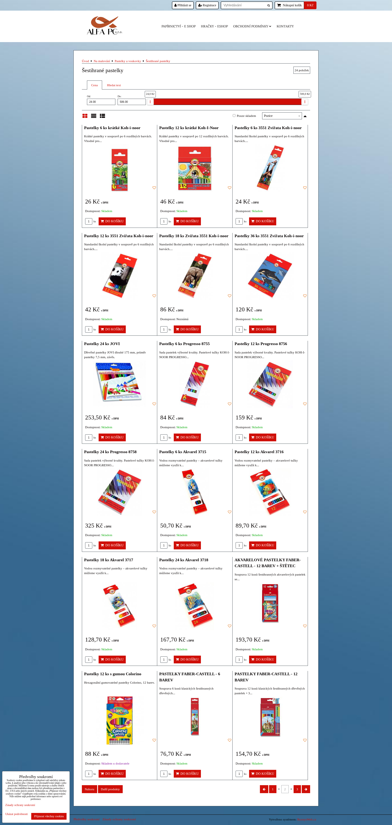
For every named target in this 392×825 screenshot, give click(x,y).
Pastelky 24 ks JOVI (102, 343)
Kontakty (285, 26)
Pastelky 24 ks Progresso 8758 (110, 451)
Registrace (209, 5)
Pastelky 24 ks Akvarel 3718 (183, 560)
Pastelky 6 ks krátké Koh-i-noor (112, 127)
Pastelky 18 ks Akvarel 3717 (108, 560)
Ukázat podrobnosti (16, 814)
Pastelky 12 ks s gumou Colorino (112, 674)
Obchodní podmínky (250, 26)
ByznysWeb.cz (306, 819)
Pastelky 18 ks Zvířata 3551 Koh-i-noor (193, 236)
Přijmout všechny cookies (49, 816)
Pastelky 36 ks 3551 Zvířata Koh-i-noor (269, 236)
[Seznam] (94, 117)
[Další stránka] (306, 789)
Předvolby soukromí (86, 819)
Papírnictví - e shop (178, 26)
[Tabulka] (102, 117)
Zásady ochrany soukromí (119, 819)
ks (94, 221)
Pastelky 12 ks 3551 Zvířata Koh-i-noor (118, 236)
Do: (120, 96)
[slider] (150, 101)
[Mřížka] (85, 117)
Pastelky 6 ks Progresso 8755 (184, 343)
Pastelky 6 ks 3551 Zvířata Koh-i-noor (268, 127)
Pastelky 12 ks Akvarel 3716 (259, 451)
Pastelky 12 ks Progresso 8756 (261, 343)
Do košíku (114, 221)
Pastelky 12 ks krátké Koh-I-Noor (189, 127)
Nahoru (89, 789)
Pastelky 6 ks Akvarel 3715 (182, 451)
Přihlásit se (184, 5)
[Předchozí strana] (264, 789)
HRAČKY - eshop (214, 26)
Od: (89, 96)
